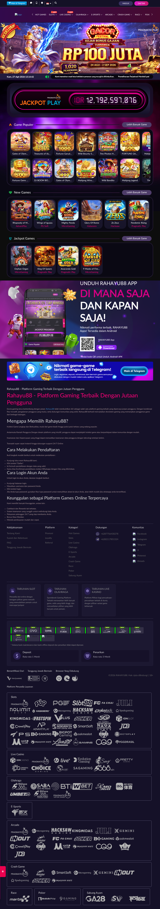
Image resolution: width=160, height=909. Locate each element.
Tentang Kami (13, 533)
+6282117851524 (109, 539)
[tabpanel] (80, 47)
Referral (49, 543)
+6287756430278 (109, 534)
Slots (52, 15)
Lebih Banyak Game (137, 124)
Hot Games (40, 15)
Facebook (142, 534)
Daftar (141, 3)
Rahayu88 (50, 409)
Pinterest (141, 556)
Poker (71, 571)
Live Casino (65, 15)
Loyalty (48, 538)
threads (141, 561)
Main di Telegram (18, 3)
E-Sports (96, 15)
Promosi (49, 533)
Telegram (141, 545)
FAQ (9, 543)
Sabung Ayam (75, 575)
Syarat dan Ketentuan (17, 538)
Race (137, 15)
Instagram (142, 539)
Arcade (109, 15)
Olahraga (81, 15)
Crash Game (124, 15)
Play (54, 103)
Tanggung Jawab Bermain (19, 547)
